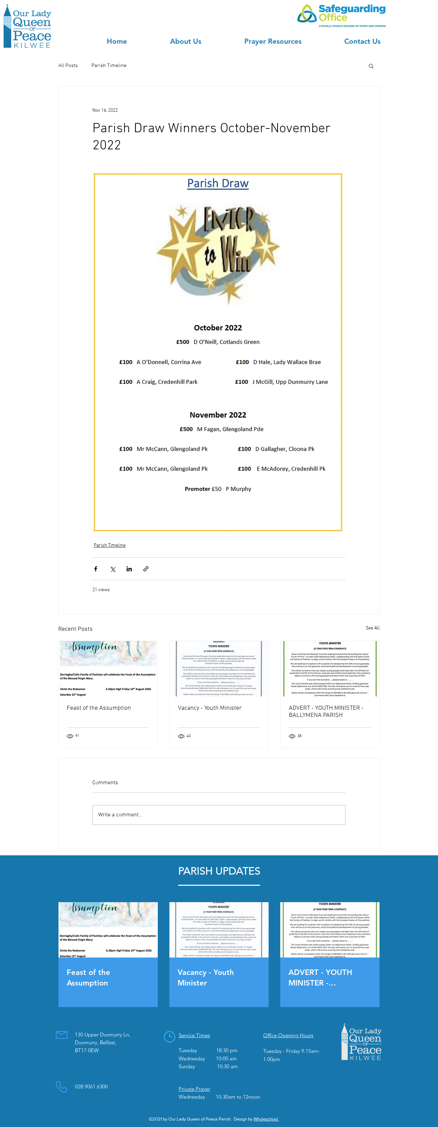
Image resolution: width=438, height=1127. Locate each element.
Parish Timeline (109, 66)
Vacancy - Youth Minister (210, 708)
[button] (371, 65)
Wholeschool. (266, 1119)
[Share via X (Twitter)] (112, 569)
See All (373, 628)
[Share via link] (146, 569)
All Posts (68, 66)
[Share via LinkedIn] (129, 569)
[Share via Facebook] (95, 569)
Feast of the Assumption (99, 708)
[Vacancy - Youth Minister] (219, 668)
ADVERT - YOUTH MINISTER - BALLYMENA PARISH (326, 712)
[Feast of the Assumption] (108, 668)
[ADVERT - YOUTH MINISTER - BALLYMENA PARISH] (330, 668)
